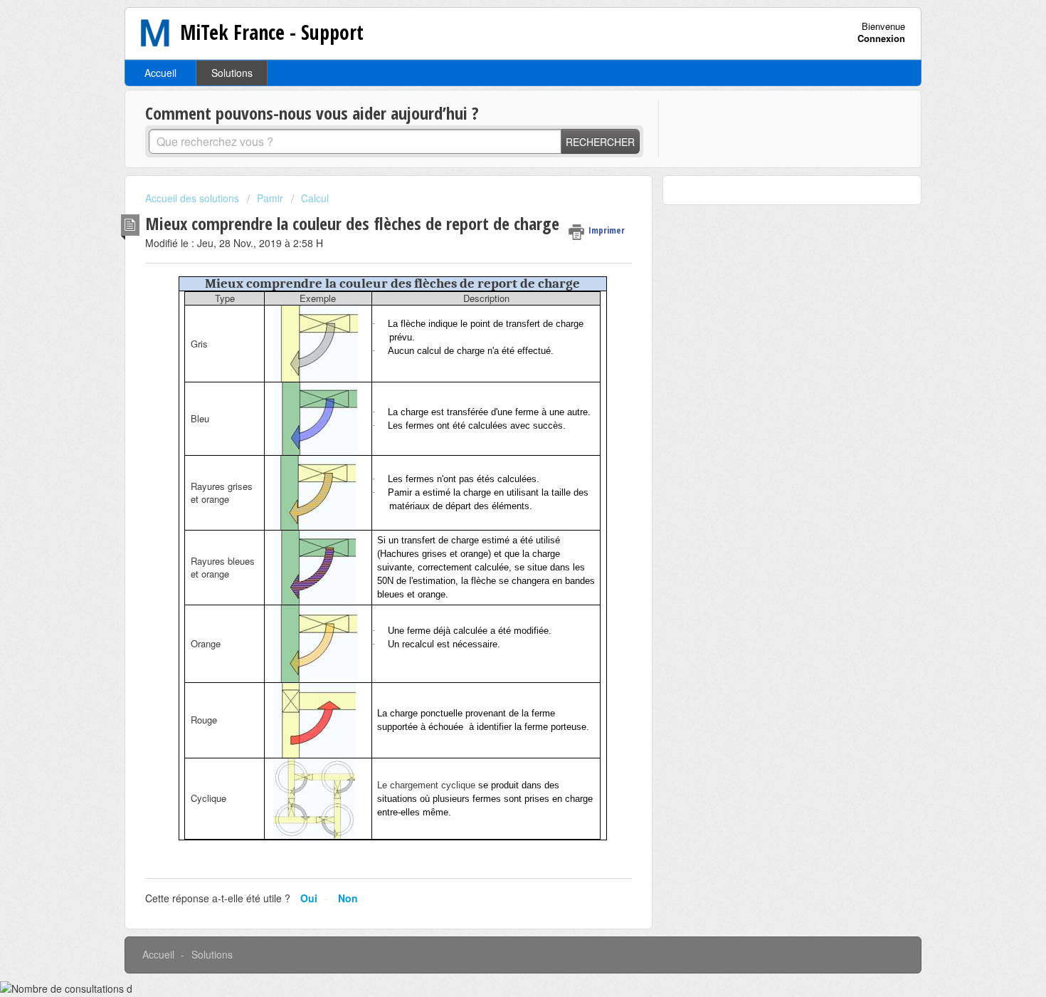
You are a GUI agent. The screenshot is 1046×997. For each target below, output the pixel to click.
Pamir (270, 198)
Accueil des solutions (193, 198)
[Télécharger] (496, 315)
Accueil (160, 73)
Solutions (232, 73)
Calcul (315, 198)
